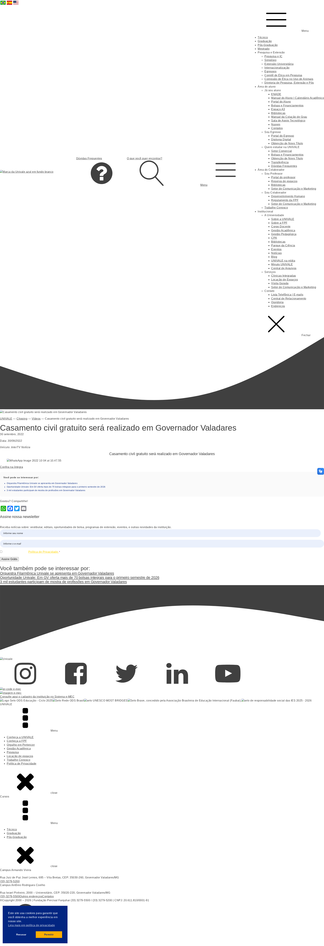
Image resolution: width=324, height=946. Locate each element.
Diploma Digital (281, 139)
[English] (16, 4)
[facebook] (76, 685)
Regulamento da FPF (285, 200)
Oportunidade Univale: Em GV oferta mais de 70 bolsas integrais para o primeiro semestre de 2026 (56, 487)
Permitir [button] (49, 934)
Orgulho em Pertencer (21, 744)
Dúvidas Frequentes (284, 166)
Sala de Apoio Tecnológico (288, 120)
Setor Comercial (281, 151)
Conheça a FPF (17, 740)
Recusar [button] (21, 934)
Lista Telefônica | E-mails (287, 294)
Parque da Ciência (283, 245)
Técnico (263, 37)
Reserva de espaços (284, 181)
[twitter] (126, 685)
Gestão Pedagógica (283, 234)
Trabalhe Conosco (276, 207)
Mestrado (263, 48)
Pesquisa (13, 752)
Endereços (278, 306)
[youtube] (227, 685)
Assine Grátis (9, 559)
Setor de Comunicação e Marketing (293, 188)
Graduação (265, 41)
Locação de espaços (20, 756)
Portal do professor (283, 177)
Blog (274, 256)
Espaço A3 (278, 109)
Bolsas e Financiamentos (287, 105)
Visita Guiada (280, 283)
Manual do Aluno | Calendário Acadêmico (297, 97)
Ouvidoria (277, 302)
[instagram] (25, 685)
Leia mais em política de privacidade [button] (31, 925)
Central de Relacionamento (288, 298)
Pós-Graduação (268, 45)
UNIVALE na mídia (283, 260)
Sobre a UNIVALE (282, 219)
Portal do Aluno (281, 101)
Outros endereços (31, 896)
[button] (225, 172)
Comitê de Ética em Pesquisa (283, 75)
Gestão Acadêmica (283, 230)
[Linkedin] (177, 685)
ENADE (276, 94)
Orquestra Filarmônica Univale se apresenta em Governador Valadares (42, 483)
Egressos (270, 71)
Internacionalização (277, 67)
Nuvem (275, 124)
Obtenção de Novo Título (287, 143)
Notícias (276, 253)
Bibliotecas (278, 113)
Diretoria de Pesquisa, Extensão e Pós (289, 82)
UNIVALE (6, 418)
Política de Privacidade (21, 763)
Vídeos (36, 418)
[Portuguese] (3, 4)
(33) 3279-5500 (10, 896)
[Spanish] (9, 4)
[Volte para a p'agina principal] (26, 172)
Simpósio (270, 60)
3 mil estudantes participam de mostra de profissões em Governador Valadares (46, 490)
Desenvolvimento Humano (288, 196)
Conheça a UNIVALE (20, 737)
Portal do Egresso (282, 135)
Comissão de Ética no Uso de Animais (288, 79)
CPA (274, 237)
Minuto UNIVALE (282, 264)
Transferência (280, 162)
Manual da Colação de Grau (289, 116)
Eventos (276, 249)
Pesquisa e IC (273, 56)
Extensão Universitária (278, 64)
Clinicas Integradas (283, 275)
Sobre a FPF (279, 222)
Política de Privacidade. (43, 551)
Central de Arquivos (283, 268)
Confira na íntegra (11, 467)
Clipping (22, 418)
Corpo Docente (281, 226)
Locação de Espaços (284, 279)
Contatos (277, 128)
